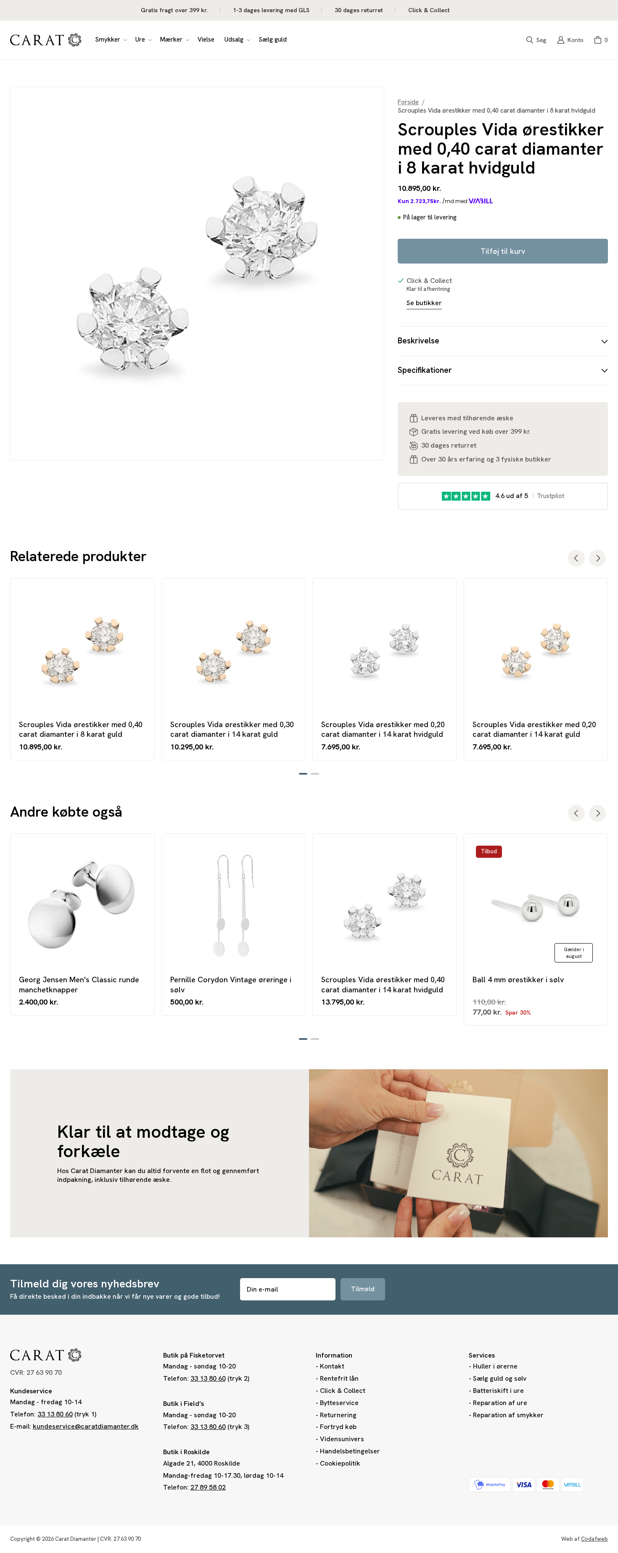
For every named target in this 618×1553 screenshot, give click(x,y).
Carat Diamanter (75, 1538)
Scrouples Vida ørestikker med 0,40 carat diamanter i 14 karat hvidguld (383, 984)
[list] (197, 274)
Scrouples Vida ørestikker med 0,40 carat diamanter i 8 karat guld (81, 729)
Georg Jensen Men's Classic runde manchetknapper (79, 984)
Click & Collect (342, 1390)
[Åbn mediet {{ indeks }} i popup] (197, 274)
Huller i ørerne (495, 1366)
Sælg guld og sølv (499, 1378)
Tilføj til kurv (503, 251)
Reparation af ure (500, 1402)
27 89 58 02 (208, 1487)
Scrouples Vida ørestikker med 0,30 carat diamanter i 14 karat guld (232, 729)
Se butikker (424, 303)
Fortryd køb (338, 1426)
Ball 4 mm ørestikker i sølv (518, 979)
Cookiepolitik (340, 1463)
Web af (584, 1538)
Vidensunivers (342, 1438)
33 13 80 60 (55, 1414)
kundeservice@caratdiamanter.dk (86, 1426)
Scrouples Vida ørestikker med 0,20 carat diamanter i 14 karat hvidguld (383, 729)
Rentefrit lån (339, 1378)
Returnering (338, 1415)
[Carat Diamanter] (46, 40)
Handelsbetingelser (350, 1451)
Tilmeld (363, 1288)
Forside (408, 102)
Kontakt (332, 1366)
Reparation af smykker (508, 1415)
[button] (110, 40)
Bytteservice (339, 1402)
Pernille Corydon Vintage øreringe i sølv (230, 984)
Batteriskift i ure (498, 1390)
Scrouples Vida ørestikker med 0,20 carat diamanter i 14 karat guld (534, 729)
